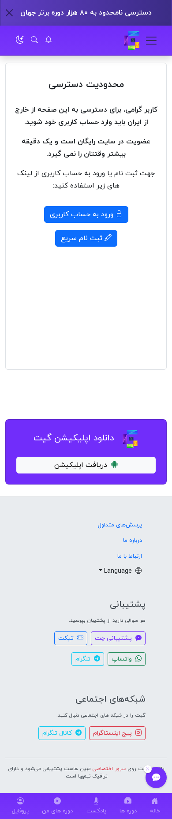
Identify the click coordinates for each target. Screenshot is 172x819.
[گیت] (131, 40)
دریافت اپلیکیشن (80, 465)
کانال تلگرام (58, 733)
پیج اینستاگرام (113, 733)
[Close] (9, 13)
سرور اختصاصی (109, 768)
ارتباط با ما (129, 556)
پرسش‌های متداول (120, 525)
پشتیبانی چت (114, 638)
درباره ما (132, 541)
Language (119, 571)
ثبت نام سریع (83, 238)
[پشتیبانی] (156, 777)
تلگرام (83, 659)
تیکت (66, 638)
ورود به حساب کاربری (83, 214)
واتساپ (123, 659)
